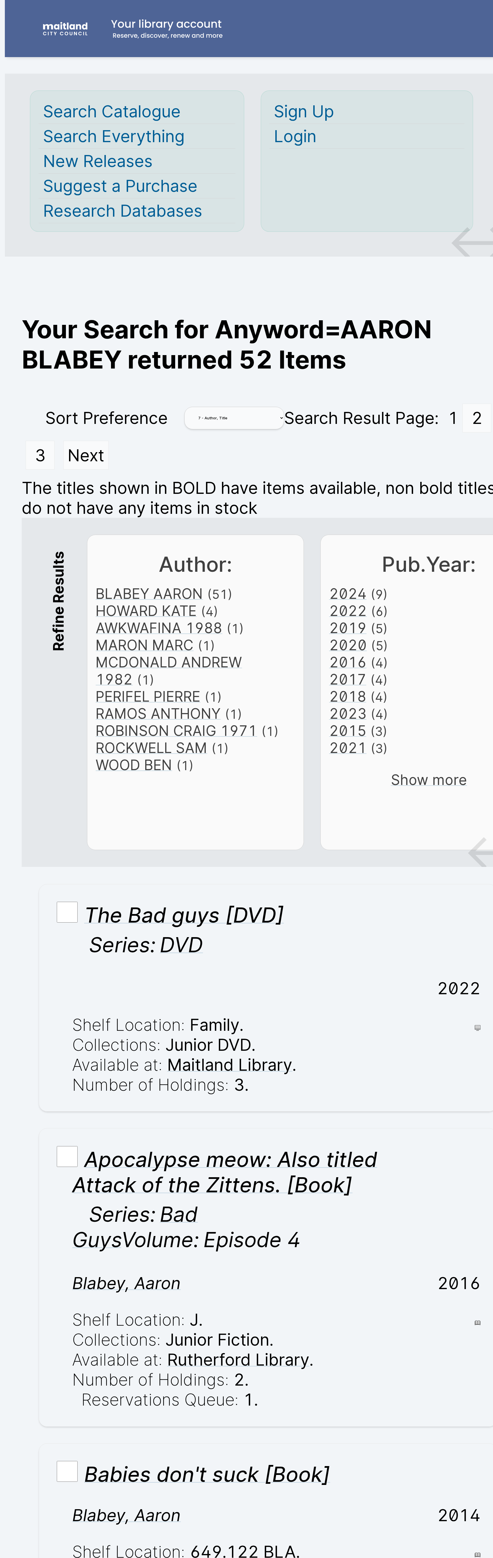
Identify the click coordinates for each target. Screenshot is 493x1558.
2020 (348, 645)
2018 (347, 696)
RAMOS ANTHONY (158, 713)
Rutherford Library (238, 1360)
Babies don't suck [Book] (207, 1474)
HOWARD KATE (146, 610)
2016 (348, 662)
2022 (348, 610)
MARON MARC (144, 645)
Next (86, 455)
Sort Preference (106, 418)
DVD (181, 944)
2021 (348, 747)
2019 (348, 628)
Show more (429, 779)
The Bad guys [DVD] (184, 915)
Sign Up (304, 111)
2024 (348, 593)
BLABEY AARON (149, 593)
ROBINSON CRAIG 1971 (176, 730)
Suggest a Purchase (120, 186)
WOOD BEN (134, 765)
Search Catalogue (112, 111)
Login (295, 136)
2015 (347, 730)
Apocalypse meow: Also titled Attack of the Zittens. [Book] (224, 1172)
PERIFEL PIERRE (148, 696)
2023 (348, 713)
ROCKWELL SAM (151, 747)
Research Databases (122, 211)
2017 (347, 679)
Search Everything (114, 136)
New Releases (98, 161)
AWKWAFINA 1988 (159, 628)
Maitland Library (229, 1065)
